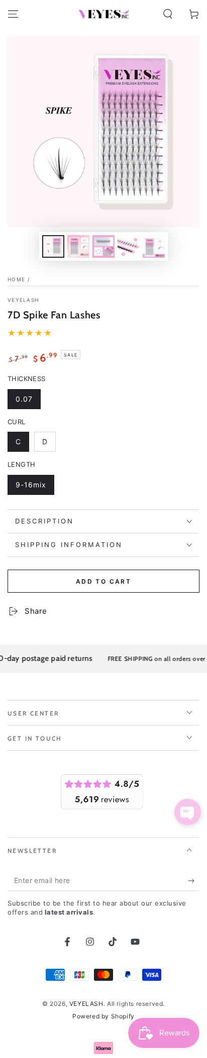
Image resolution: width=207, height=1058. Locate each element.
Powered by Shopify (103, 1016)
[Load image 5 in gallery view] (154, 246)
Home (16, 279)
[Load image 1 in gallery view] (53, 246)
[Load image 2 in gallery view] (78, 246)
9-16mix (34, 487)
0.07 (28, 402)
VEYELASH (23, 300)
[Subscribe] (193, 881)
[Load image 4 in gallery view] (129, 246)
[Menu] (13, 14)
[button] (168, 14)
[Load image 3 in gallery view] (103, 246)
